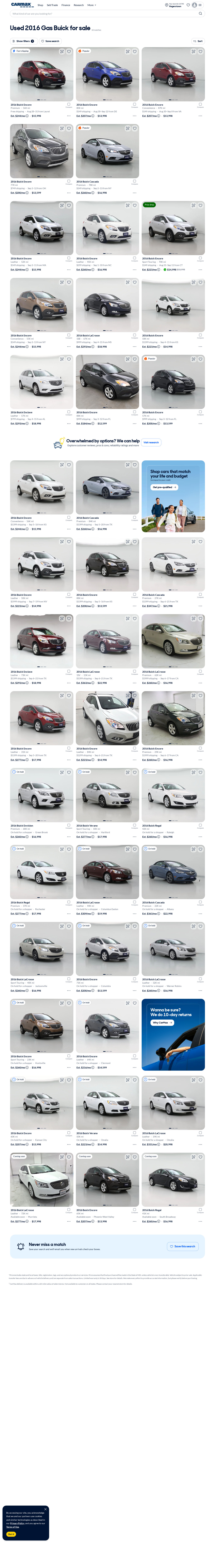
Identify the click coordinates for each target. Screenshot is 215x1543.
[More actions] (69, 116)
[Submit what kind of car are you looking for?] (200, 13)
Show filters (25, 41)
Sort (200, 41)
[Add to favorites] (69, 51)
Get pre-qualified (162, 487)
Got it (11, 1534)
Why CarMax (160, 1022)
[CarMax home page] (22, 5)
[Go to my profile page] (197, 5)
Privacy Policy (17, 1523)
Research (79, 5)
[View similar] (62, 51)
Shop (40, 5)
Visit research (151, 442)
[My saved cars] (188, 5)
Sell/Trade (52, 5)
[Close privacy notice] (45, 1509)
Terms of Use (12, 1527)
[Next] (69, 74)
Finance (66, 5)
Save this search (185, 1246)
